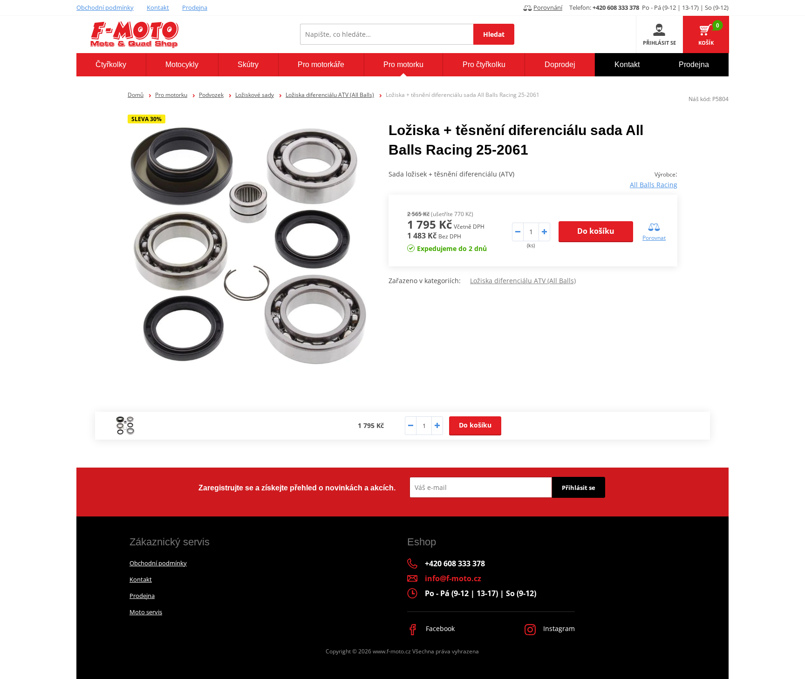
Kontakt (158, 7)
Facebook (439, 628)
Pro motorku (171, 95)
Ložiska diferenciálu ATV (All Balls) (330, 95)
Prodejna (194, 7)
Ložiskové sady (254, 95)
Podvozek (211, 95)
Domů (135, 95)
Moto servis (146, 612)
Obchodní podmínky (105, 7)
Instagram (558, 628)
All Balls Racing (653, 184)
